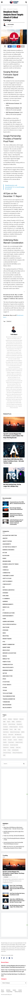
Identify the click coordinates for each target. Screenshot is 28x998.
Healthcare (6, 627)
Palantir (20, 739)
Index (4, 633)
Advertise (8, 990)
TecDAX (5, 690)
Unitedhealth (15, 750)
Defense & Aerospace (8, 590)
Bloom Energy (12, 724)
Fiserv (11, 729)
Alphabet (16, 719)
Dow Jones (6, 595)
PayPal (4, 742)
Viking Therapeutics (17, 752)
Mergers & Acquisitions (9, 653)
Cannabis (5, 567)
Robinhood (5, 744)
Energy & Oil (6, 607)
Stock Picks (6, 681)
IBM (15, 729)
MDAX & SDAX (6, 650)
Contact (20, 990)
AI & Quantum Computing (12, 9)
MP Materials (18, 734)
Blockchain (6, 555)
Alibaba (10, 719)
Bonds (4, 558)
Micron (5, 734)
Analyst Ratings (7, 541)
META (23, 732)
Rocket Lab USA (14, 744)
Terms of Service (18, 991)
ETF (4, 610)
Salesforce (5, 747)
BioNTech (19, 721)
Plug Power (11, 742)
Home (4, 9)
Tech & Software (7, 693)
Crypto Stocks (7, 578)
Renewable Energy (8, 670)
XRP (4, 755)
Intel (19, 729)
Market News (6, 647)
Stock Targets (7, 684)
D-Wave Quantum (13, 726)
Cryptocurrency (7, 581)
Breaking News (7, 561)
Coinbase (5, 726)
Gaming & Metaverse (8, 621)
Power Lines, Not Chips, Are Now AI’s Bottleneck (14, 835)
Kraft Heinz (6, 732)
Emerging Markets (8, 604)
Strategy (12, 747)
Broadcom (9, 321)
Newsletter (6, 658)
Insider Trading (7, 638)
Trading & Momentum (9, 699)
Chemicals (6, 570)
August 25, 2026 (7, 488)
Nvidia (4, 739)
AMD (4, 721)
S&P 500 (5, 673)
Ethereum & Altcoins (9, 613)
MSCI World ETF (7, 737)
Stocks (5, 687)
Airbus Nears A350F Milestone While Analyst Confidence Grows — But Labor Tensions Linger (13, 461)
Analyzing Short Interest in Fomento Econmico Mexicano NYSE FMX (16, 515)
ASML (13, 721)
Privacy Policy (9, 991)
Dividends (5, 592)
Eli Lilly (21, 726)
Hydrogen (5, 630)
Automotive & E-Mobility (10, 547)
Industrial (6, 635)
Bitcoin (5, 552)
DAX (4, 587)
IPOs (4, 641)
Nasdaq (5, 656)
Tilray (9, 750)
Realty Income (19, 742)
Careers (14, 990)
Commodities (6, 572)
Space (6, 430)
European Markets (8, 615)
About (2, 990)
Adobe (4, 719)
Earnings (7, 481)
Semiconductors (7, 676)
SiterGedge (6, 877)
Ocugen (10, 739)
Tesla (4, 750)
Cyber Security (7, 584)
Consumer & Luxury (8, 575)
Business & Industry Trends (11, 564)
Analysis (5, 538)
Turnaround (6, 701)
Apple (8, 721)
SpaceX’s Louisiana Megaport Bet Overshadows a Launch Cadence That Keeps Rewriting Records (13, 435)
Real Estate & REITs (8, 667)
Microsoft (11, 734)
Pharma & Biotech (8, 664)
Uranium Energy (7, 752)
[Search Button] (23, 763)
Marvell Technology (15, 732)
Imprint (2, 991)
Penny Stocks (7, 661)
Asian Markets (7, 544)
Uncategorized (7, 704)
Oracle (15, 739)
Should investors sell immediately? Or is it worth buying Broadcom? (14, 187)
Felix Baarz (11, 24)
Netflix (14, 737)
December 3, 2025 (9, 26)
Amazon (21, 719)
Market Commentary (9, 644)
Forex (4, 618)
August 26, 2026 (7, 439)
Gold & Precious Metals (9, 624)
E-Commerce (6, 598)
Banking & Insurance (8, 549)
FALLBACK (5, 729)
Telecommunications (9, 696)
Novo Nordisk (20, 737)
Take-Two (18, 747)
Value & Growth (7, 707)
